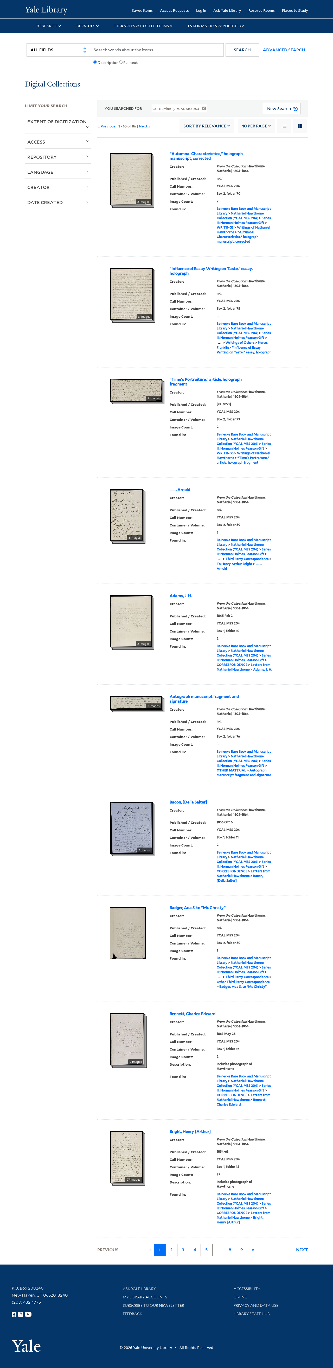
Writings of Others (240, 343)
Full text (130, 62)
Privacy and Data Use (256, 1305)
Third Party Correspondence (247, 559)
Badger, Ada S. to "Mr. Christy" (198, 907)
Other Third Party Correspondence (243, 982)
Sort (204, 126)
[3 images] (131, 294)
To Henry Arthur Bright (234, 564)
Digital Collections (52, 85)
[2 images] (131, 179)
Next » (145, 126)
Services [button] (85, 26)
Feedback (132, 1314)
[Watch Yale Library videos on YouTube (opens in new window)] (28, 1314)
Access (36, 142)
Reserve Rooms (261, 10)
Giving (240, 1297)
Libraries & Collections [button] (141, 26)
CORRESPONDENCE (232, 665)
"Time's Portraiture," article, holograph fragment (206, 382)
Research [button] (47, 26)
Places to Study (295, 10)
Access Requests (174, 10)
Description (108, 62)
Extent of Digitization (57, 121)
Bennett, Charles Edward (192, 1013)
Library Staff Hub (252, 1314)
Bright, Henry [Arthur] (190, 1131)
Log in (201, 10)
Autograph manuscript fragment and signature (204, 699)
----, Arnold (180, 489)
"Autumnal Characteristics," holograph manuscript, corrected (206, 156)
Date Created (45, 202)
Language (40, 172)
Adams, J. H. (181, 595)
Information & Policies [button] (214, 26)
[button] (242, 50)
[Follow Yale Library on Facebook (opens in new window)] (14, 1314)
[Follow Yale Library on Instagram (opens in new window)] (20, 1314)
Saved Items (142, 10)
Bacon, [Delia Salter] (188, 802)
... (219, 343)
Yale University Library (46, 9)
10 (254, 126)
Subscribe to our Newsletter (153, 1305)
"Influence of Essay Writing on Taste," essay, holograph (211, 271)
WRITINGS (225, 227)
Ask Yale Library (227, 10)
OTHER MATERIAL (231, 770)
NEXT (302, 1249)
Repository (42, 157)
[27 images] (126, 1157)
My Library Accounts (145, 1297)
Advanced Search (284, 49)
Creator (38, 187)
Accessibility (247, 1289)
